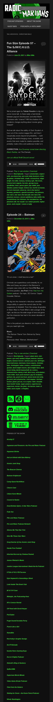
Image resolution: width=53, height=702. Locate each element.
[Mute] (35, 164)
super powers (26, 384)
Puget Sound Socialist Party (17, 621)
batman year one (31, 361)
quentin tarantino (27, 192)
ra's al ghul (27, 381)
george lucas (33, 183)
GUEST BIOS (12, 26)
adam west (34, 356)
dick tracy (31, 372)
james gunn (24, 185)
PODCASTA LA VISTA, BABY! (30, 26)
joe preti (10, 379)
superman (10, 386)
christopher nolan (17, 365)
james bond (32, 377)
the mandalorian (33, 199)
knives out (28, 188)
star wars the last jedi (22, 194)
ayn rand (25, 176)
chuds (27, 178)
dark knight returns (20, 367)
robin (34, 381)
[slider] (41, 164)
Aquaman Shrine (13, 451)
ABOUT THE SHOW (34, 21)
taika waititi (37, 197)
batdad (22, 358)
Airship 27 (10, 439)
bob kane (22, 363)
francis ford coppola (14, 183)
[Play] (10, 164)
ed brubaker (40, 372)
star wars (10, 194)
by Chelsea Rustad (20, 554)
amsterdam (34, 174)
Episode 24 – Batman (20, 214)
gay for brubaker (36, 374)
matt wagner (31, 379)
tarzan (17, 386)
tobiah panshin (33, 201)
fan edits (15, 181)
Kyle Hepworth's (20, 578)
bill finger (41, 361)
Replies (25, 388)
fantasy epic (29, 181)
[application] (26, 164)
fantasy (22, 181)
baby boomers (34, 176)
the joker (23, 386)
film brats (38, 181)
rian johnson (39, 192)
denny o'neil (22, 372)
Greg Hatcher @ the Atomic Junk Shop (21, 542)
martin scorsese (39, 188)
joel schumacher (20, 379)
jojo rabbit (32, 185)
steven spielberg (26, 197)
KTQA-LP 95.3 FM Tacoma (16, 572)
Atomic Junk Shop (13, 463)
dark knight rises (34, 367)
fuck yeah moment (23, 374)
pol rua (19, 381)
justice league (18, 188)
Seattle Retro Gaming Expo (17, 651)
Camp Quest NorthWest (15, 481)
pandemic (17, 192)
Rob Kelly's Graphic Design (17, 639)
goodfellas (10, 185)
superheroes (36, 384)
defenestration (12, 372)
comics (27, 365)
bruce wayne (31, 363)
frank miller (11, 374)
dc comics (34, 370)
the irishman (21, 199)
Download (33, 171)
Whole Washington (13, 699)
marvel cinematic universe (16, 190)
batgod (27, 358)
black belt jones (12, 363)
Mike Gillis (30, 55)
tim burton (31, 386)
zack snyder (16, 204)
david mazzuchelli (22, 370)
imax (17, 185)
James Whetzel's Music (15, 560)
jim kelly (40, 377)
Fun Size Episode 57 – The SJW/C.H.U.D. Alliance (21, 47)
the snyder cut (22, 201)
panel (15, 381)
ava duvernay (16, 176)
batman (34, 358)
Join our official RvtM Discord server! (20, 157)
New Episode (18, 174)
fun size (25, 183)
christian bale (19, 178)
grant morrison (21, 377)
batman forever (18, 361)
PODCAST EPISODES (15, 21)
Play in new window (21, 171)
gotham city (11, 377)
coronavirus (34, 178)
